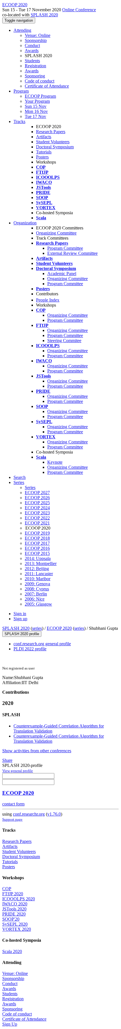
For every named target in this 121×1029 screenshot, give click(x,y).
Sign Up (9, 1024)
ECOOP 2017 (37, 543)
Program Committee (65, 248)
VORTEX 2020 (16, 929)
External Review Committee (72, 253)
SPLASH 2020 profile (22, 634)
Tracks (19, 121)
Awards (32, 50)
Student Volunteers (53, 141)
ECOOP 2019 (37, 533)
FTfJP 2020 (12, 893)
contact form (13, 804)
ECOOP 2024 (37, 507)
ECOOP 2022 (37, 517)
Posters (42, 157)
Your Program (37, 101)
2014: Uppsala (38, 558)
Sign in (20, 613)
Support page (12, 819)
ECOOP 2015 (37, 553)
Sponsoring (35, 75)
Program (21, 91)
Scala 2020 (12, 951)
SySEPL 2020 (15, 924)
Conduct (32, 45)
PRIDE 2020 (14, 914)
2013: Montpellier (41, 563)
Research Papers (50, 131)
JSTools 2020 (14, 909)
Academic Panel (61, 273)
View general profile (17, 771)
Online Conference (79, 9)
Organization (25, 222)
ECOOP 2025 (37, 502)
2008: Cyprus (37, 588)
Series (30, 487)
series (37, 628)
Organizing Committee (56, 233)
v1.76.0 (54, 814)
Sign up (20, 618)
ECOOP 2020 (59, 628)
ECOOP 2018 (37, 538)
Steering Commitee (64, 340)
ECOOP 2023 (37, 512)
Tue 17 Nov (35, 116)
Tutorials (43, 151)
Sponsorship (36, 40)
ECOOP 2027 (37, 492)
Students (32, 60)
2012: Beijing (37, 568)
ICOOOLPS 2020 (18, 898)
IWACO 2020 (14, 903)
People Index (47, 300)
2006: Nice (34, 599)
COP (6, 888)
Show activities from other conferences (36, 750)
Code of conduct (39, 81)
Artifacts (43, 136)
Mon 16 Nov (36, 111)
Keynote (54, 462)
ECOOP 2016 (37, 548)
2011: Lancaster (39, 573)
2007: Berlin (36, 593)
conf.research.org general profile (42, 643)
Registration (35, 65)
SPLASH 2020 (44, 14)
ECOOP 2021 (37, 523)
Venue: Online (37, 35)
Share (7, 760)
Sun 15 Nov (35, 106)
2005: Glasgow (38, 604)
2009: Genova (37, 583)
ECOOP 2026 (37, 497)
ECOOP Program (40, 96)
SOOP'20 (10, 919)
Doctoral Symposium (55, 146)
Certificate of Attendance (47, 86)
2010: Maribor (37, 578)
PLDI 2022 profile (30, 648)
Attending (22, 30)
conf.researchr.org (29, 814)
